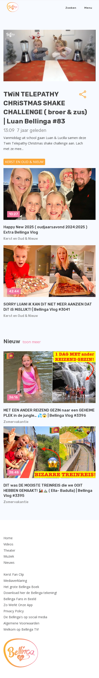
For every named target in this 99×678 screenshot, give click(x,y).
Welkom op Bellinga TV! (21, 629)
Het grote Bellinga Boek (21, 587)
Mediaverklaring (15, 580)
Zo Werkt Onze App (18, 605)
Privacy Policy (13, 611)
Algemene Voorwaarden (21, 623)
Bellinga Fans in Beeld (19, 599)
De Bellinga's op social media (25, 617)
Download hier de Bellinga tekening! (30, 593)
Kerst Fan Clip (13, 574)
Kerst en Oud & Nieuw (24, 162)
